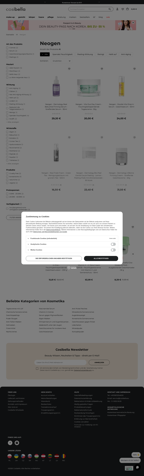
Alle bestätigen (101, 258)
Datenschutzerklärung (53, 230)
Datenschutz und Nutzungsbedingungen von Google (50, 232)
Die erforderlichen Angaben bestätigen (54, 258)
